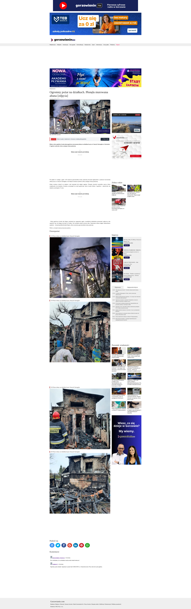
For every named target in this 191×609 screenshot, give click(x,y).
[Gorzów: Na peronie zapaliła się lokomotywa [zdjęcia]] (119, 188)
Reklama (112, 44)
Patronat (62, 604)
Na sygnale (72, 44)
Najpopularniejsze (132, 287)
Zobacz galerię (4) (103, 131)
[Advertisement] (95, 57)
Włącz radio (105, 139)
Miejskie (59, 44)
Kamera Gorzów (68, 604)
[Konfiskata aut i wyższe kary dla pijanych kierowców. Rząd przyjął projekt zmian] (134, 188)
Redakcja (52, 604)
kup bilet (127, 245)
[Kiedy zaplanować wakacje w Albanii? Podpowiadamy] (119, 404)
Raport (118, 44)
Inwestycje (65, 44)
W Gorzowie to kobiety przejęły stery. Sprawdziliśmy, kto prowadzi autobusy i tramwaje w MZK (127, 304)
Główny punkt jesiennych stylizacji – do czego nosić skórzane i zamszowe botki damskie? (128, 297)
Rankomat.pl (108, 604)
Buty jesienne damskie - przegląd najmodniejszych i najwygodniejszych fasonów (126, 319)
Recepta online (95, 604)
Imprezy (115, 235)
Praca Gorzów (87, 604)
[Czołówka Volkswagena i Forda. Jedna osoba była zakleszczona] (134, 350)
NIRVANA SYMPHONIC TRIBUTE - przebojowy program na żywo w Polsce (132, 251)
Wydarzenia (87, 44)
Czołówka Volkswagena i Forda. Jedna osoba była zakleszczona (126, 294)
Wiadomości (53, 44)
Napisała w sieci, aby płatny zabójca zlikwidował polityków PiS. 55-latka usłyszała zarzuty (127, 307)
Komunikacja (80, 44)
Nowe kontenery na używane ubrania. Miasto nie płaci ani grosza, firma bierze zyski (127, 314)
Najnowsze (118, 287)
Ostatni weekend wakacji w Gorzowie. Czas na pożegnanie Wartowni (127, 311)
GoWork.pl (101, 604)
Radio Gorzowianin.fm (78, 604)
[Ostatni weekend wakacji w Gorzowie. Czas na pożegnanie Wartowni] (119, 391)
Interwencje (99, 44)
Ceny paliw (106, 44)
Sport (93, 44)
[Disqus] (80, 574)
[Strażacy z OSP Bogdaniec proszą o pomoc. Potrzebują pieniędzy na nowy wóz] (119, 201)
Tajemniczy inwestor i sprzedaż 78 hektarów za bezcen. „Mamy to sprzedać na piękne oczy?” (127, 300)
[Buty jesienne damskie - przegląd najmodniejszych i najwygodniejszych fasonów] (134, 404)
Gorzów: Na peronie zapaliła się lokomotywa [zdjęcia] (118, 194)
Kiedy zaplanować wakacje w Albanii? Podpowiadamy (127, 316)
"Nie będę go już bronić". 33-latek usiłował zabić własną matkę (127, 290)
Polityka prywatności (116, 604)
